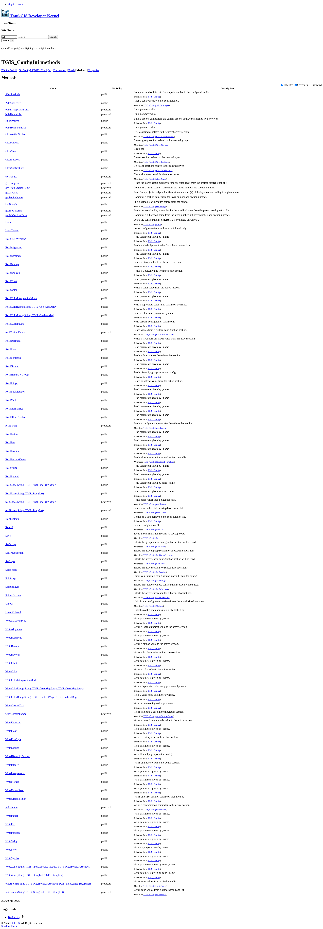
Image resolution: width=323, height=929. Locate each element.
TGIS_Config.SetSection (154, 572)
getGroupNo (12, 183)
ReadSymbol (12, 476)
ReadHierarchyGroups (17, 374)
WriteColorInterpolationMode (21, 680)
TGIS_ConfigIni (42, 70)
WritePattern (12, 815)
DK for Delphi (9, 70)
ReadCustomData (14, 323)
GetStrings (11, 204)
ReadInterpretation (15, 391)
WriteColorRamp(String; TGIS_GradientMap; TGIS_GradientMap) (41, 697)
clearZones (11, 176)
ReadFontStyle (13, 357)
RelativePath (12, 518)
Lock (8, 222)
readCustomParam (15, 332)
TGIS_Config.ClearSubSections (157, 170)
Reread (9, 527)
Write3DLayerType (15, 620)
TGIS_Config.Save (152, 538)
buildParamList (13, 114)
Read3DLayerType (15, 238)
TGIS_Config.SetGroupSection (157, 555)
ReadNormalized (14, 408)
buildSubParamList (15, 127)
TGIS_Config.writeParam (154, 809)
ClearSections (12, 159)
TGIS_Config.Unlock (153, 606)
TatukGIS (14, 923)
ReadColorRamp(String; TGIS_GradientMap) (29, 315)
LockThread (12, 230)
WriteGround (12, 747)
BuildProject (12, 120)
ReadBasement (13, 255)
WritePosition (12, 832)
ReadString (11, 467)
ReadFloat (10, 349)
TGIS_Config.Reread (153, 529)
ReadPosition (12, 451)
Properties (93, 70)
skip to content (16, 4)
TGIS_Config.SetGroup (154, 546)
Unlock (9, 603)
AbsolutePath (12, 94)
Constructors (59, 70)
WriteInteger (12, 764)
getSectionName (14, 197)
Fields (71, 70)
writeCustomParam (15, 713)
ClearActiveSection (15, 134)
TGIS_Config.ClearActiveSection (158, 136)
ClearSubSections (14, 168)
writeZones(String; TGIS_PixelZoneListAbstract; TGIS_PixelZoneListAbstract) (48, 883)
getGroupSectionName (17, 187)
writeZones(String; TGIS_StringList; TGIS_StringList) (34, 892)
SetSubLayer (12, 586)
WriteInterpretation (15, 773)
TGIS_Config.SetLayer (153, 563)
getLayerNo (11, 192)
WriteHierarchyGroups (17, 756)
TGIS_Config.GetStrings (154, 206)
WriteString (11, 841)
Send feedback (9, 926)
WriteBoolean (12, 654)
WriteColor (11, 671)
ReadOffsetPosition (15, 417)
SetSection (11, 569)
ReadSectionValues (15, 459)
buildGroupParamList (16, 109)
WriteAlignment (13, 629)
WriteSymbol (12, 858)
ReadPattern (11, 434)
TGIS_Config (154, 96)
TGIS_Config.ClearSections (156, 162)
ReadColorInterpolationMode (21, 298)
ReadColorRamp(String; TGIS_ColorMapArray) (31, 306)
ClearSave (10, 151)
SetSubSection (13, 595)
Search (53, 37)
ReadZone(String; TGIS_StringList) (24, 493)
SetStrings (10, 578)
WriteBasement (13, 637)
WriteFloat (10, 730)
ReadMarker (12, 400)
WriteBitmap (12, 646)
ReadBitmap (12, 264)
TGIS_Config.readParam (154, 428)
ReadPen (10, 442)
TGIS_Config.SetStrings (154, 580)
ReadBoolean (12, 272)
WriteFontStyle (13, 739)
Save (8, 535)
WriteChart (11, 663)
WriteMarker (12, 781)
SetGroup (10, 544)
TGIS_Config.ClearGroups (155, 145)
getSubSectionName (16, 215)
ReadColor (11, 289)
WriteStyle (10, 849)
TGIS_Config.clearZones (154, 179)
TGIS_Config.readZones (154, 504)
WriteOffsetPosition (15, 798)
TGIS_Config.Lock (152, 224)
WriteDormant (13, 722)
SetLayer (10, 561)
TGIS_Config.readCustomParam (158, 334)
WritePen (10, 824)
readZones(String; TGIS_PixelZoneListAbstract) (31, 501)
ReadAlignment (13, 247)
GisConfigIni (26, 70)
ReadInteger (11, 383)
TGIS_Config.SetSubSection (156, 597)
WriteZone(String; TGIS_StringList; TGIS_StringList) (34, 875)
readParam (11, 425)
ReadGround (12, 366)
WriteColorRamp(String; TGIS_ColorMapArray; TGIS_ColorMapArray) (44, 688)
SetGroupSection (14, 552)
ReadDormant (12, 340)
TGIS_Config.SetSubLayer (155, 589)
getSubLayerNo (13, 210)
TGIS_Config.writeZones (154, 886)
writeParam (11, 807)
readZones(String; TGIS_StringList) (24, 510)
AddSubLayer (13, 103)
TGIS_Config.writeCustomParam (158, 716)
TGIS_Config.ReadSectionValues (158, 462)
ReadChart (11, 281)
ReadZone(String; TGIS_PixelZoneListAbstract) (31, 484)
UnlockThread (13, 612)
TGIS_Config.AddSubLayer (156, 105)
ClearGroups (12, 142)
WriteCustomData (14, 705)
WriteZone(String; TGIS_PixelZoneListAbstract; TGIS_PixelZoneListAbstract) (47, 866)
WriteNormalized (14, 790)
